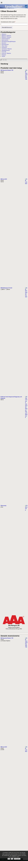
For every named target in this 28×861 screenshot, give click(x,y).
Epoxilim (4, 43)
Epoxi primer (5, 40)
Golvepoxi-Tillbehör (7, 49)
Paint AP (4, 51)
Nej (12, 858)
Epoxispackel (5, 44)
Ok (8, 858)
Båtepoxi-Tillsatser (6, 37)
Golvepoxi (4, 47)
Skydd (3, 56)
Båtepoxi (4, 34)
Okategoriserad (6, 50)
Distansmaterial (6, 38)
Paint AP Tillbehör (6, 53)
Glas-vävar (4, 46)
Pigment (4, 54)
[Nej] (26, 856)
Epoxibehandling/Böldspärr (9, 41)
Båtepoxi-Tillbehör (6, 35)
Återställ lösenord (7, 27)
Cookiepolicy (17, 858)
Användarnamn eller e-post (8, 22)
